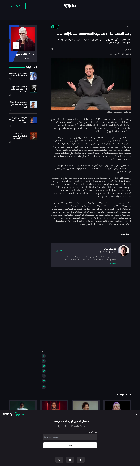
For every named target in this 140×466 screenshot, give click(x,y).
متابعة (70, 445)
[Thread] (44, 376)
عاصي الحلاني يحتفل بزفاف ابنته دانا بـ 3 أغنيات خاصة (18, 74)
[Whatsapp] (44, 366)
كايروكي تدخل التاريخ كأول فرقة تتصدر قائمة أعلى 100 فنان (19, 89)
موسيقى (128, 26)
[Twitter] (44, 361)
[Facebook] (44, 356)
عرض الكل (112, 263)
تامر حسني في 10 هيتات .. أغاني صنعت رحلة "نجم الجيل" (18, 104)
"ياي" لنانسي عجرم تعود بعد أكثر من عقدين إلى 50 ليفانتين (18, 120)
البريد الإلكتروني (93, 432)
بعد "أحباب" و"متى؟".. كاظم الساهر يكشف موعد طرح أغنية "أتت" (19, 136)
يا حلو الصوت (125, 234)
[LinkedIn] (44, 371)
